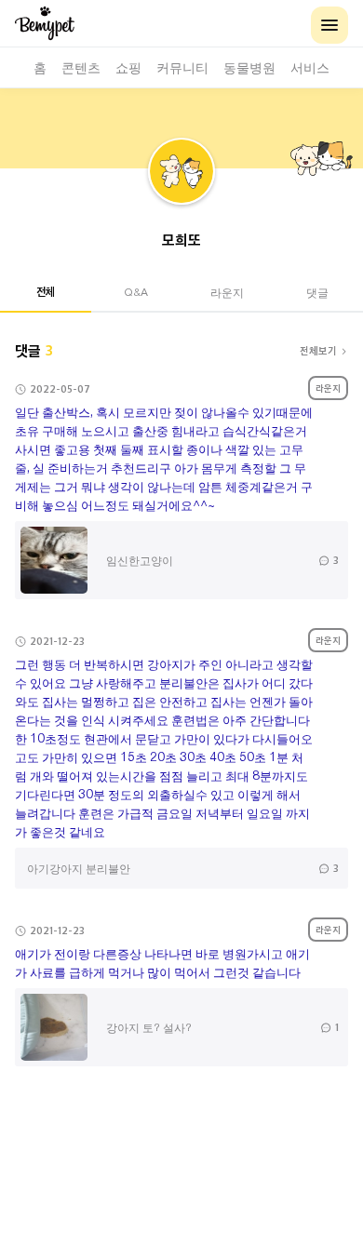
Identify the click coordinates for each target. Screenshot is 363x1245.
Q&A (136, 292)
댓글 (317, 292)
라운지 (227, 292)
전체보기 (318, 350)
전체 (45, 291)
